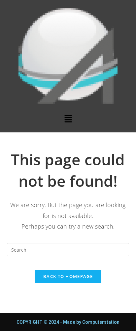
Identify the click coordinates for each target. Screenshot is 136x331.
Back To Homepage (68, 276)
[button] (68, 119)
